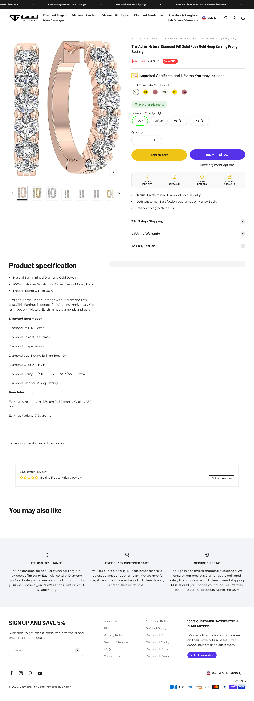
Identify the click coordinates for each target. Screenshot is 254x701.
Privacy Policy (114, 635)
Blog (107, 628)
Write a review (221, 478)
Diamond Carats (158, 656)
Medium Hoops (150, 38)
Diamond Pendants (147, 15)
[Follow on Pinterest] (30, 673)
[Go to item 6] (96, 195)
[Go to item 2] (37, 193)
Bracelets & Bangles (182, 15)
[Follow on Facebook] (11, 673)
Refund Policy (156, 628)
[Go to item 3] (51, 193)
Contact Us (112, 656)
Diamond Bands (83, 15)
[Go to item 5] (81, 195)
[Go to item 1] (22, 193)
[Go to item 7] (111, 195)
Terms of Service (116, 642)
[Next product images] (119, 193)
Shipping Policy (157, 621)
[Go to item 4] (66, 195)
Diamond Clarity (158, 642)
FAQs (107, 649)
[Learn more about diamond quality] (159, 113)
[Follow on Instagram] (20, 673)
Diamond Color (157, 649)
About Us (111, 621)
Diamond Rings (53, 15)
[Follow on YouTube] (39, 673)
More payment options (217, 165)
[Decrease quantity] (139, 140)
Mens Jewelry (52, 20)
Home (134, 38)
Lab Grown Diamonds (183, 20)
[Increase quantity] (154, 140)
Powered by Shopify (59, 686)
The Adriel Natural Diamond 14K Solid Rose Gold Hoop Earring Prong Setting (199, 38)
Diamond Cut (156, 635)
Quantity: (137, 132)
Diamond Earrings (114, 15)
